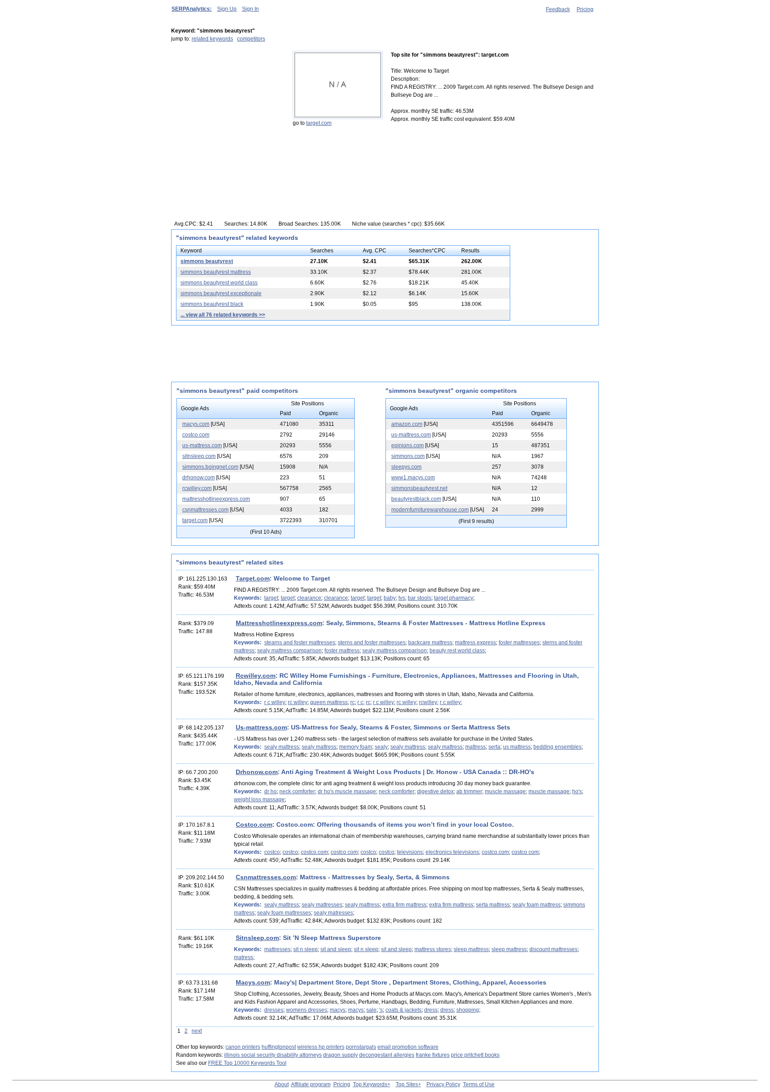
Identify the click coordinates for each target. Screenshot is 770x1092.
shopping (467, 1010)
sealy (381, 747)
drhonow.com (198, 477)
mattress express (475, 642)
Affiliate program (311, 1084)
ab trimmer (469, 791)
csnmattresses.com (205, 510)
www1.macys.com (413, 477)
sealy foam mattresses (284, 913)
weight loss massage (259, 799)
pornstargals (361, 1047)
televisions (410, 852)
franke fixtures (433, 1055)
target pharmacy (453, 598)
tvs (401, 598)
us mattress (517, 747)
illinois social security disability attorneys (273, 1055)
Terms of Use (479, 1084)
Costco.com (254, 824)
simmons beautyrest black (211, 304)
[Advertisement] (227, 106)
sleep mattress (471, 949)
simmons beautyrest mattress (215, 272)
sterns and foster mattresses (371, 642)
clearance (309, 598)
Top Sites (407, 1084)
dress (431, 1010)
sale (371, 1010)
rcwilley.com (197, 488)
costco (272, 852)
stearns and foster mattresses (299, 642)
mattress (475, 747)
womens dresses (306, 1010)
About (281, 1084)
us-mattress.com (202, 445)
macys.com (195, 424)
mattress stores (432, 949)
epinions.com (407, 445)
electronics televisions (452, 852)
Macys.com (253, 982)
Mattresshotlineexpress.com (279, 622)
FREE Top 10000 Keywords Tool (247, 1063)
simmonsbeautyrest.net (419, 488)
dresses (273, 1010)
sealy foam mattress (536, 905)
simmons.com (408, 456)
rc (352, 702)
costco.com (195, 435)
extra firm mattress (404, 905)
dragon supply (340, 1055)
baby (390, 598)
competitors (251, 39)
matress (243, 957)
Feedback (558, 9)
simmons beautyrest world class (219, 283)
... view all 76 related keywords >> (222, 315)
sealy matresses (333, 913)
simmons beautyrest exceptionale (221, 293)
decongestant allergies (386, 1055)
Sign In (250, 9)
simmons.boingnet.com (210, 467)
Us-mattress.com (261, 727)
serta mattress (493, 905)
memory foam (355, 747)
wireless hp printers (320, 1047)
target (271, 598)
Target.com (253, 578)
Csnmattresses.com (266, 877)
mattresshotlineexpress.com (216, 499)
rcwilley (428, 702)
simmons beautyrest (206, 261)
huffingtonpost (279, 1047)
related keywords (212, 39)
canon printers (242, 1047)
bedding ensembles (557, 747)
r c (360, 702)
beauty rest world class (457, 650)
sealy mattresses (322, 905)
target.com (319, 123)
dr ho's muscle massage (347, 791)
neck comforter (297, 791)
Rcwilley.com (255, 675)
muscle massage (505, 791)
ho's (577, 791)
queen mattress (329, 702)
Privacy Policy (443, 1084)
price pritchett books (475, 1055)
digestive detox (435, 791)
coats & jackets (403, 1010)
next (197, 1031)
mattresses (277, 949)
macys (337, 1010)
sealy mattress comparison (289, 650)
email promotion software (407, 1047)
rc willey (297, 702)
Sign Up (227, 9)
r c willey (274, 702)
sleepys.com (406, 467)
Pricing (585, 9)
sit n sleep (305, 949)
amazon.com (406, 424)
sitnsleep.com (199, 456)
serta (494, 747)
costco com (344, 852)
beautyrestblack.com (416, 499)
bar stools (419, 598)
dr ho (270, 791)
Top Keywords (370, 1084)
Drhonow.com (257, 771)
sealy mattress (281, 747)
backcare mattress (430, 642)
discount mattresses (553, 949)
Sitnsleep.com (257, 937)
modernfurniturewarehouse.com (430, 510)
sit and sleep (335, 949)
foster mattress (342, 650)
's (381, 1010)
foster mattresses (519, 642)
